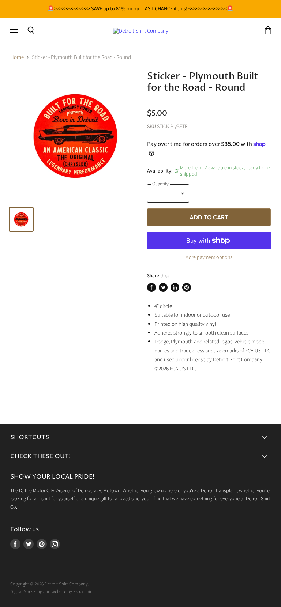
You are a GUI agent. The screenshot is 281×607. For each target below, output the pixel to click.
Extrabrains (83, 591)
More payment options (208, 257)
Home (17, 57)
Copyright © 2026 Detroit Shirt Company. (49, 584)
